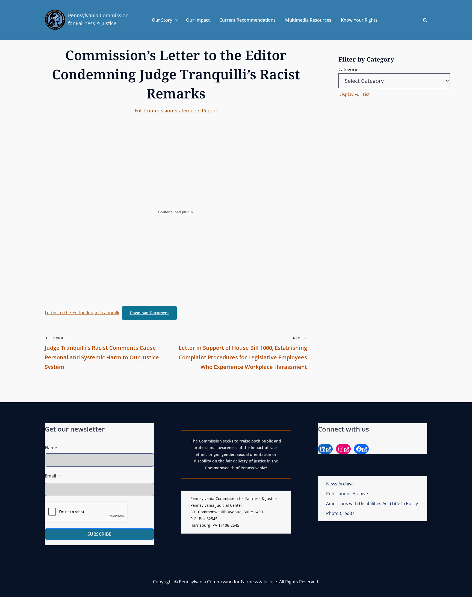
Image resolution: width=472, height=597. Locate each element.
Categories (349, 69)
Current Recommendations (247, 20)
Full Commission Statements (167, 110)
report (209, 110)
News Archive (340, 484)
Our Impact (198, 20)
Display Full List (354, 94)
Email (50, 476)
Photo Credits (340, 513)
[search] (425, 20)
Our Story (162, 20)
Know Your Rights (359, 20)
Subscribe (99, 534)
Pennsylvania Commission (98, 15)
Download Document (149, 312)
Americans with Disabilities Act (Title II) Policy (372, 503)
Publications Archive (347, 494)
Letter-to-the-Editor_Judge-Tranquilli (82, 313)
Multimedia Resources (308, 20)
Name (51, 448)
